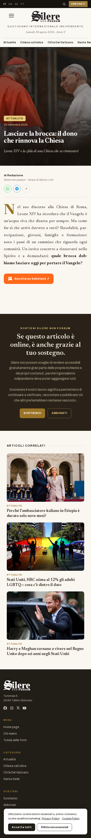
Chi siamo (10, 733)
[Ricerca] (64, 4)
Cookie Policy (71, 818)
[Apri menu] (11, 16)
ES (16, 4)
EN (10, 4)
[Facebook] (5, 708)
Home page (11, 727)
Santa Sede (11, 779)
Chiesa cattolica (31, 42)
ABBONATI (78, 4)
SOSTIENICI (32, 413)
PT (22, 4)
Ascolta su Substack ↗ (31, 278)
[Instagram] (12, 708)
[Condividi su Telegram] (17, 189)
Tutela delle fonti (15, 740)
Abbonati (9, 805)
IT (4, 4)
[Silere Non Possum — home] (45, 16)
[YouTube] (24, 708)
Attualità (9, 42)
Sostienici (10, 798)
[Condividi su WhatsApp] (7, 189)
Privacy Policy (51, 818)
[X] (18, 708)
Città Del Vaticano (60, 42)
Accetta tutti (21, 827)
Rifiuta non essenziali (54, 827)
